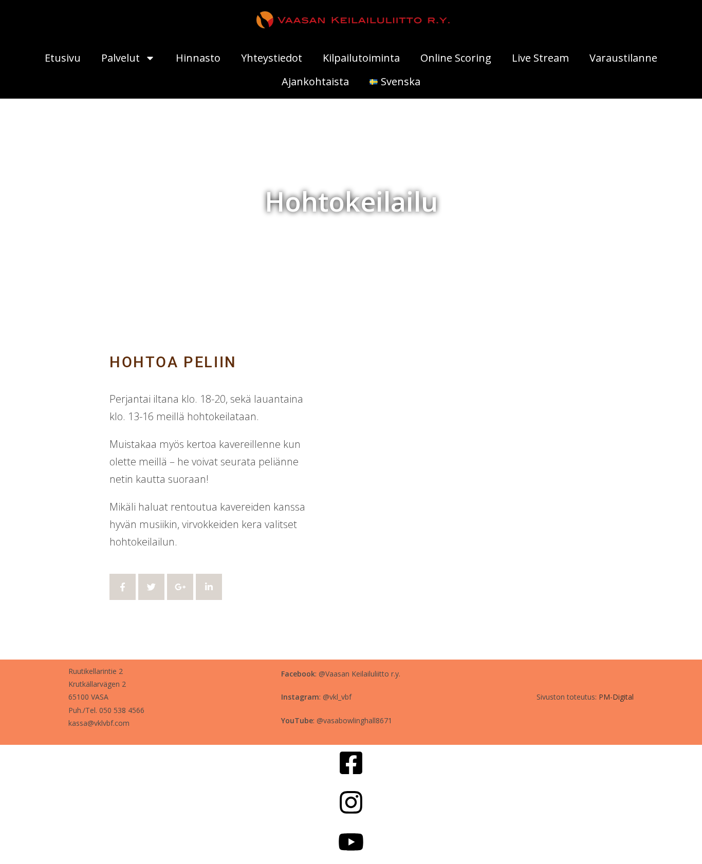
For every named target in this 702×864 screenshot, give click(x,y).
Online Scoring (455, 58)
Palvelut (120, 58)
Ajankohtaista (315, 81)
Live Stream (540, 58)
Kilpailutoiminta (361, 58)
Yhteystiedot (271, 58)
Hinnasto (198, 58)
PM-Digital (616, 697)
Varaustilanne (623, 58)
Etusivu (63, 58)
